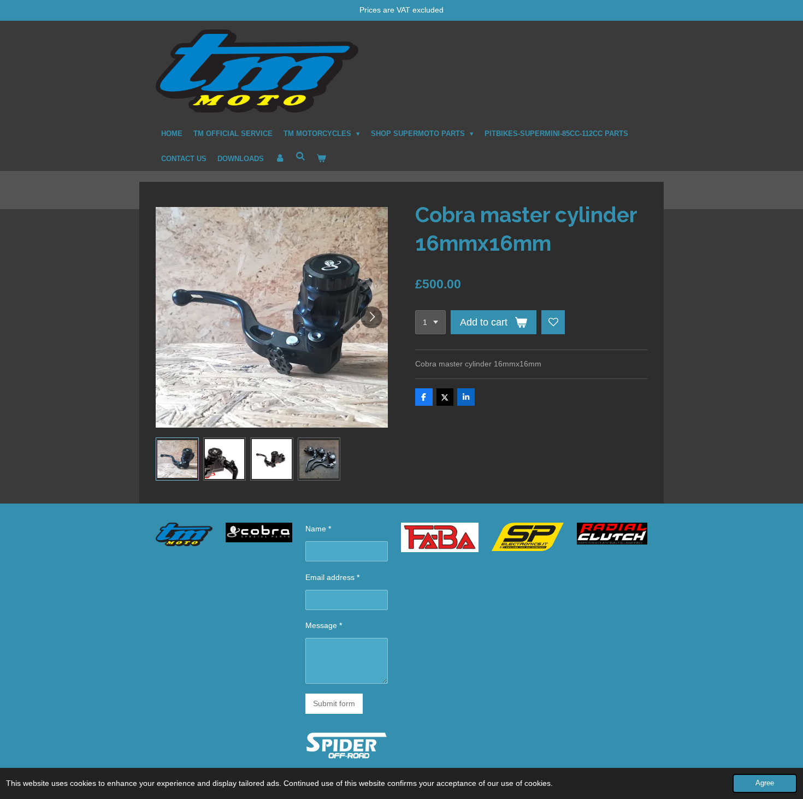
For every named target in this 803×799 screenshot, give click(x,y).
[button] (177, 459)
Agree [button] (764, 783)
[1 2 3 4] (430, 322)
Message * (323, 625)
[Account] (279, 158)
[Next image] (371, 317)
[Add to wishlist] (553, 322)
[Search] (300, 157)
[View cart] (321, 158)
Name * (318, 528)
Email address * (332, 577)
